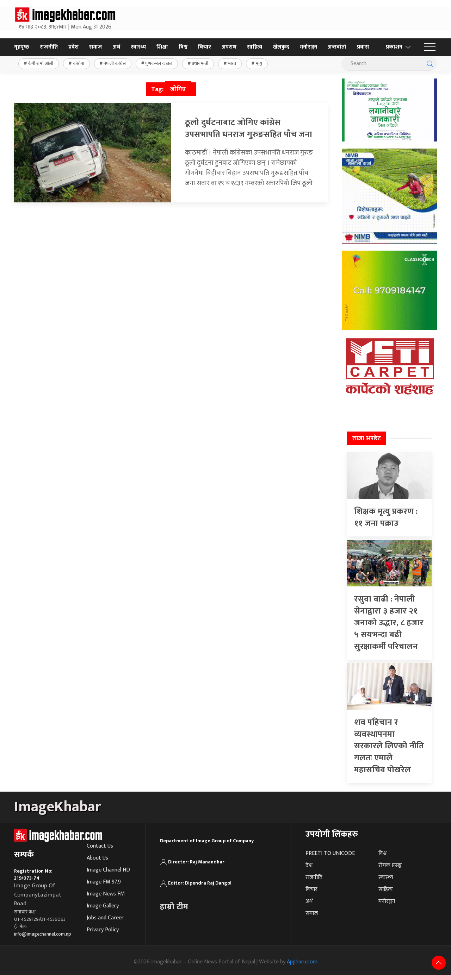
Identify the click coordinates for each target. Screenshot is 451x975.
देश (309, 865)
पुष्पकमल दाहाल (158, 63)
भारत (232, 63)
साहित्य (254, 47)
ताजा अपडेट (366, 438)
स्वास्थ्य (138, 47)
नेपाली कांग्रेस (115, 63)
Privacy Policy (103, 930)
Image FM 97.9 (104, 882)
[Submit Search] (430, 64)
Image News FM (106, 894)
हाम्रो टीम (174, 907)
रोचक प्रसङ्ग (390, 865)
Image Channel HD (108, 870)
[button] (430, 47)
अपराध (229, 47)
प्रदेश (73, 47)
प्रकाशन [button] (394, 47)
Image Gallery (103, 906)
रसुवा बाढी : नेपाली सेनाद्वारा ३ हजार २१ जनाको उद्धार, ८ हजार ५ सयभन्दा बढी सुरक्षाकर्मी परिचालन (389, 622)
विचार (204, 47)
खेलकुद (281, 47)
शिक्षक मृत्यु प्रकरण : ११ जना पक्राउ (386, 517)
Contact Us (100, 846)
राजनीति (49, 47)
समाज (95, 47)
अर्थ (116, 47)
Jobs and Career (105, 918)
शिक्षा (162, 47)
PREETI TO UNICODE (330, 853)
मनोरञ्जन (308, 47)
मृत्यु (258, 63)
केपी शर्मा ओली (40, 63)
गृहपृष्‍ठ (21, 47)
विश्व (183, 47)
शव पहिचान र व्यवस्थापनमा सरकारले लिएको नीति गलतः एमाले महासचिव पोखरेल (389, 745)
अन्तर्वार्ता (337, 47)
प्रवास (363, 47)
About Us (97, 858)
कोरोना (78, 63)
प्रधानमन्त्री (200, 63)
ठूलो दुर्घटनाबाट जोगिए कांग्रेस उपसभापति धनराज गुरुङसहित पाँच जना (248, 128)
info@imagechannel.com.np (42, 934)
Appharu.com (302, 962)
